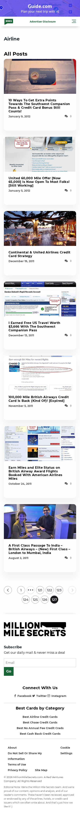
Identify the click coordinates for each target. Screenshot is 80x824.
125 (35, 600)
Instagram (58, 696)
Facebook (24, 696)
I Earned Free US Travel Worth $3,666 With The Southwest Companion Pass (34, 326)
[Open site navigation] (74, 22)
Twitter (41, 696)
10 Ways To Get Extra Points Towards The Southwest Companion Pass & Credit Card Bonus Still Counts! (39, 105)
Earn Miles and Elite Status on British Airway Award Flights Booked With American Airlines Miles (36, 473)
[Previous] (8, 590)
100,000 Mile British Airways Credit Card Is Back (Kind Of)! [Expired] (39, 399)
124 (26, 600)
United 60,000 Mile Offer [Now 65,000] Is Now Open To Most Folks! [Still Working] (39, 181)
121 (40, 590)
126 (44, 600)
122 (49, 590)
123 (59, 590)
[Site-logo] (9, 21)
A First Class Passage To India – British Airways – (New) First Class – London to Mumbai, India (39, 549)
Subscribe (13, 647)
